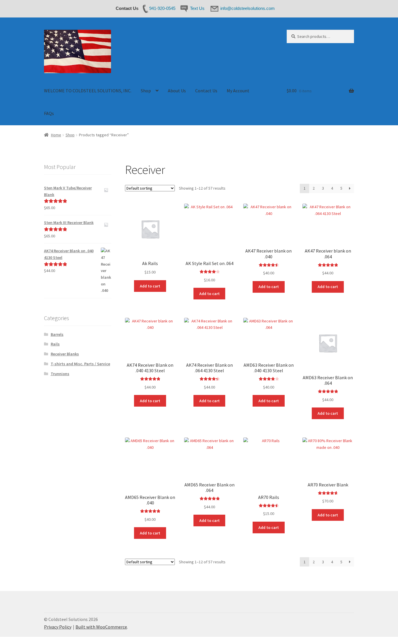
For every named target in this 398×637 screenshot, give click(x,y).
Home (56, 134)
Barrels (57, 334)
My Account (238, 90)
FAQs (49, 113)
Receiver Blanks (65, 354)
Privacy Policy (57, 627)
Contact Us (206, 90)
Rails (55, 344)
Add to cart (150, 286)
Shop (146, 90)
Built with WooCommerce (101, 627)
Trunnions (60, 373)
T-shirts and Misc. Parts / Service (80, 363)
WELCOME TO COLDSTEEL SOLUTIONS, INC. (87, 90)
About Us (177, 90)
